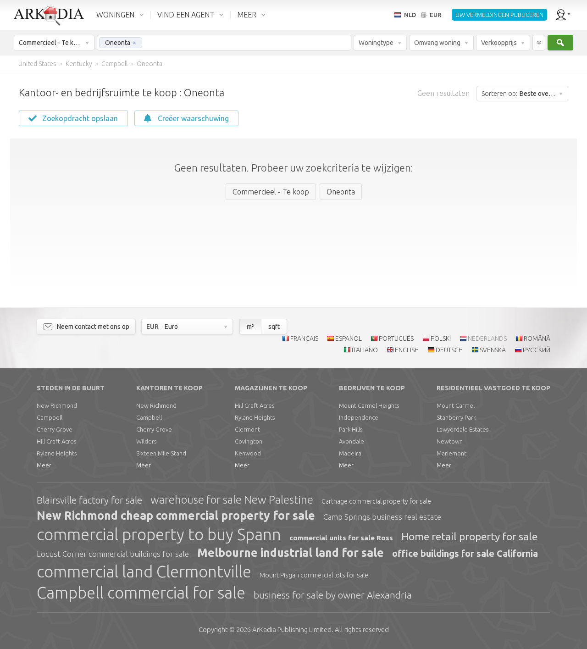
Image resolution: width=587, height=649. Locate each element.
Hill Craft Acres (56, 441)
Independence (358, 417)
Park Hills (350, 429)
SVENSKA (493, 350)
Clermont (247, 429)
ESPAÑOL (348, 338)
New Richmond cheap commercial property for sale (176, 515)
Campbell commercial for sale (141, 592)
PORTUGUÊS (396, 338)
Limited (292, 629)
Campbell (49, 417)
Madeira (350, 453)
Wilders (146, 441)
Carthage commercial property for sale (376, 501)
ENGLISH (407, 350)
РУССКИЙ (536, 350)
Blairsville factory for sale (89, 499)
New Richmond (57, 405)
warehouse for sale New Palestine (231, 500)
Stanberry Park (456, 417)
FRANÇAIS (304, 338)
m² (250, 326)
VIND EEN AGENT (185, 15)
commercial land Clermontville (144, 571)
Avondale (351, 441)
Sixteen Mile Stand (161, 453)
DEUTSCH (449, 350)
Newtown (450, 441)
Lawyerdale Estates (462, 429)
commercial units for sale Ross (341, 538)
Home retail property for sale (469, 536)
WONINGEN (115, 15)
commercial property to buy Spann (159, 534)
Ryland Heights (57, 453)
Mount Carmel (456, 405)
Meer (44, 465)
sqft (274, 326)
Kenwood (248, 453)
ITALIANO (365, 350)
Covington (248, 441)
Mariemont (451, 453)
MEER (246, 15)
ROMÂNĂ (537, 338)
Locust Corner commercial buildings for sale (113, 553)
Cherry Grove (54, 429)
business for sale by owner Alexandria (333, 594)
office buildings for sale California (465, 553)
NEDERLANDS (487, 338)
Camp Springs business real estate (382, 516)
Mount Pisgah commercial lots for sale (314, 575)
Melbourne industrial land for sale (290, 552)
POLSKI (441, 338)
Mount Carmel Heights (369, 405)
